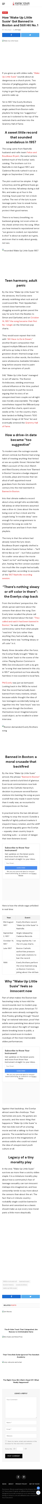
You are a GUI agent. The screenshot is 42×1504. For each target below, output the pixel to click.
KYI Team (18, 30)
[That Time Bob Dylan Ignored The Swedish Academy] (21, 1344)
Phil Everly (7, 682)
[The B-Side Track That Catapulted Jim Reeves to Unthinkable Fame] (21, 1319)
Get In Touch (34, 1484)
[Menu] (3, 3)
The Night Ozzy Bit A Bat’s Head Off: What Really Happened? (21, 1381)
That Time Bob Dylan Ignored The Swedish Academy (21, 1356)
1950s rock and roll (10, 1281)
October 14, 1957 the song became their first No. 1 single (20, 321)
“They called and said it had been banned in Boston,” (21, 621)
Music (5, 12)
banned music (24, 1281)
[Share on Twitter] (30, 35)
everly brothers (21, 1285)
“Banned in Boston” (30, 776)
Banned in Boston (10, 491)
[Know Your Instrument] (21, 4)
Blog (4, 1484)
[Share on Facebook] (11, 35)
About (11, 1484)
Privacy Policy (21, 1484)
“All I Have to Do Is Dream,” (19, 339)
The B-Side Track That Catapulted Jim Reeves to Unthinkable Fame (21, 1330)
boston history (8, 1285)
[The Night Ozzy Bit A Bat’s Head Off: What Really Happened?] (21, 1369)
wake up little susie (10, 1288)
